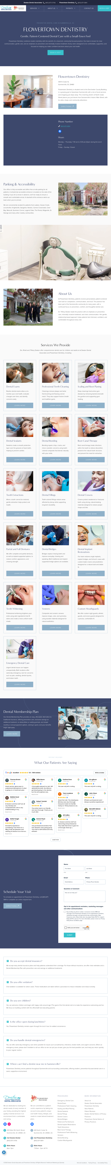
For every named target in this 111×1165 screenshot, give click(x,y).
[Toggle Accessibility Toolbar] (4, 1152)
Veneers (46, 608)
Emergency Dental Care (17, 663)
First (65, 872)
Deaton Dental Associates (33, 2)
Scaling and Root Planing (89, 386)
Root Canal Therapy (87, 440)
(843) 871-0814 (82, 3)
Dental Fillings (49, 495)
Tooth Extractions (14, 495)
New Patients (89, 1108)
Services (33, 8)
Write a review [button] (99, 773)
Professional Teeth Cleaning (55, 386)
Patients (69, 8)
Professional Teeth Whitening (67, 1132)
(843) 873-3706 (50, 3)
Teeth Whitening (14, 608)
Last (86, 872)
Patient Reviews (90, 1111)
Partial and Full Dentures (18, 549)
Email (66, 878)
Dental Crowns (85, 495)
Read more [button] (8, 812)
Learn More (19, 405)
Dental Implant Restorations (85, 550)
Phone (88, 878)
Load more (55, 840)
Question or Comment (72, 889)
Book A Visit (55, 52)
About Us (51, 8)
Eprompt (62, 1162)
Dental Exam (62, 1103)
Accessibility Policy (103, 1163)
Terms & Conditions (82, 1163)
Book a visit (104, 8)
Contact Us (88, 8)
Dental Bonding (49, 440)
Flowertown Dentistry (66, 2)
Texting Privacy (92, 1163)
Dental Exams (13, 386)
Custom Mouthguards (88, 608)
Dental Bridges (49, 549)
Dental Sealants (13, 440)
